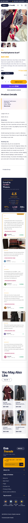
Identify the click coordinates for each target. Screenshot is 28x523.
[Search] (14, 5)
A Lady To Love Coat (20, 428)
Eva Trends (10, 517)
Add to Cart (18, 82)
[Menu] (25, 5)
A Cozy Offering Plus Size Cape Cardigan (7, 403)
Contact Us (6, 486)
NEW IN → (20, 448)
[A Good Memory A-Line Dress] (20, 393)
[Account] (18, 5)
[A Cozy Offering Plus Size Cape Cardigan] (7, 393)
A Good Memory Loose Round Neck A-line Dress (7, 428)
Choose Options (8, 398)
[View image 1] (3, 45)
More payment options (14, 90)
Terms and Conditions (9, 492)
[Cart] (21, 5)
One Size (7, 73)
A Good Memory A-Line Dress (20, 403)
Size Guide (23, 70)
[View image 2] (9, 45)
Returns (5, 478)
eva (2, 50)
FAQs (4, 483)
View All (6, 379)
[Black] (2, 78)
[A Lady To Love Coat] (20, 417)
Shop (4, 5)
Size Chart (6, 481)
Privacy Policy (7, 489)
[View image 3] (14, 45)
